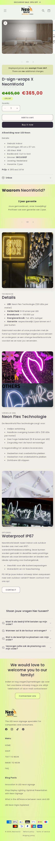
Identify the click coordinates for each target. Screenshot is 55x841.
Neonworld (16, 832)
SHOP (7, 751)
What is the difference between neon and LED (27, 799)
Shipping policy (29, 835)
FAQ (7, 768)
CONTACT (11, 589)
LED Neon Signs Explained (17, 805)
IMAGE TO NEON (12, 762)
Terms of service (43, 832)
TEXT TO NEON (12, 756)
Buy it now (27, 124)
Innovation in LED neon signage (20, 784)
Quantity (5, 103)
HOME (7, 745)
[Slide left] (22, 62)
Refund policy (28, 832)
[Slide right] (33, 62)
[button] (5, 10)
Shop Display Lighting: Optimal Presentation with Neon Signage (26, 792)
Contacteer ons (27, 696)
